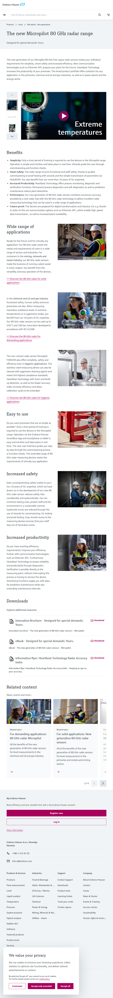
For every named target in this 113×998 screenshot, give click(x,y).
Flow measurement (16, 885)
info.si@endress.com (22, 861)
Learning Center (65, 896)
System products (14, 912)
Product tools (13, 940)
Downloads (63, 885)
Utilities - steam (39, 918)
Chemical (36, 901)
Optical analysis (14, 918)
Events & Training (91, 901)
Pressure (11, 907)
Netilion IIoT (12, 923)
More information (15, 830)
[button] (12, 136)
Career (86, 890)
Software (11, 929)
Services (10, 945)
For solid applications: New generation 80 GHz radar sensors (74, 738)
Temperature (13, 901)
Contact (86, 885)
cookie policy (44, 979)
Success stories (90, 907)
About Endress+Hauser (94, 879)
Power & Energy (39, 907)
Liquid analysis (13, 896)
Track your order (65, 901)
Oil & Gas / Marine (41, 890)
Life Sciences (38, 896)
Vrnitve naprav (64, 907)
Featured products (15, 934)
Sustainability (89, 912)
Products (10, 24)
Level (20, 24)
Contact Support (65, 879)
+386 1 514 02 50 (20, 853)
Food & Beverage (40, 879)
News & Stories (90, 896)
